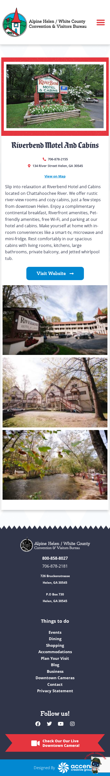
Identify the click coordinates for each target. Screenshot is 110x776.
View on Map (55, 176)
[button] (101, 22)
